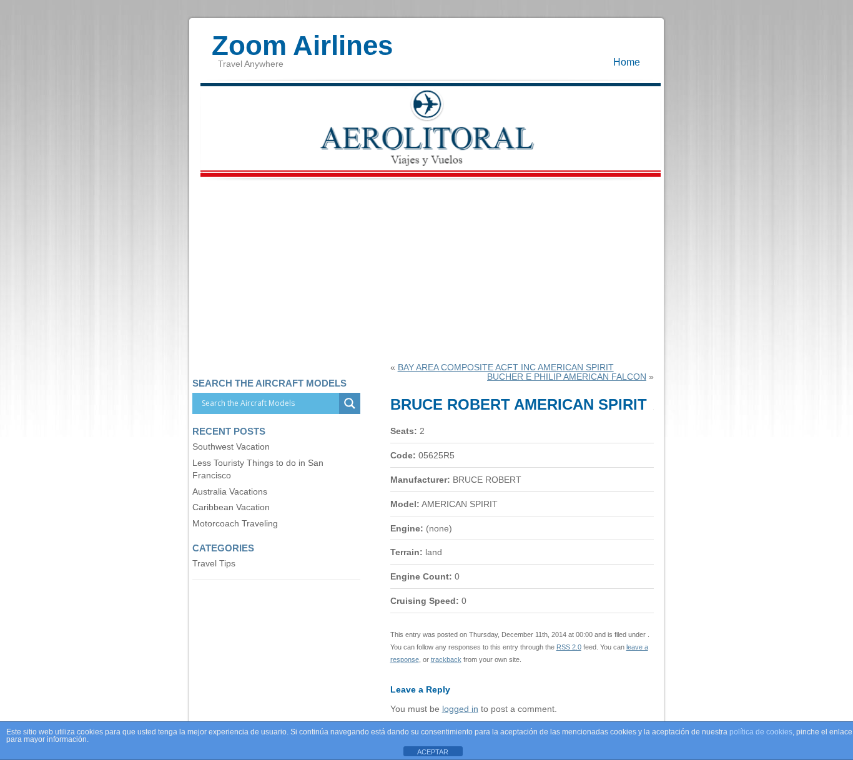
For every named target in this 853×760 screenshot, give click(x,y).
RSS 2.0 (568, 647)
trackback (446, 659)
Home (626, 61)
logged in (460, 709)
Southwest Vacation (231, 447)
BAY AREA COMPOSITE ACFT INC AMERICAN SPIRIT (506, 367)
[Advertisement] (426, 269)
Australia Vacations (229, 491)
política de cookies (760, 732)
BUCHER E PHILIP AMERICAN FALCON (566, 377)
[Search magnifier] (349, 403)
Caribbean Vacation (231, 507)
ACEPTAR (432, 752)
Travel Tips (213, 563)
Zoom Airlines (302, 39)
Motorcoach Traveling (235, 523)
